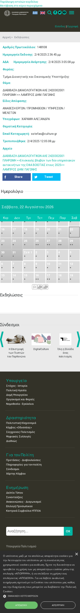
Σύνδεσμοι (12, 469)
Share (18, 176)
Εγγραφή (72, 26)
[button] (40, 596)
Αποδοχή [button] (21, 605)
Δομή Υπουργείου (17, 394)
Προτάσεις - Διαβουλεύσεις (23, 460)
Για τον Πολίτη (20, 454)
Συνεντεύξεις (14, 497)
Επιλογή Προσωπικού (19, 506)
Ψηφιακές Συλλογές (18, 436)
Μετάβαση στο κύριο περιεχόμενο (21, 5)
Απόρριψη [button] (58, 605)
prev (2, 339)
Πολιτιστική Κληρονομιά (21, 422)
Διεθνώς (11, 441)
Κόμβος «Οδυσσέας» (19, 427)
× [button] (76, 554)
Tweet (48, 176)
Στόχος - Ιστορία (16, 385)
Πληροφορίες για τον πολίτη (24, 464)
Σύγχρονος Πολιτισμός (20, 431)
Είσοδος (60, 26)
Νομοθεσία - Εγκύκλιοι (20, 403)
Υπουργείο (16, 380)
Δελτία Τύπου (14, 492)
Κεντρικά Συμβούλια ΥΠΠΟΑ (23, 510)
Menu (70, 12)
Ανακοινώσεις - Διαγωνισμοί (23, 501)
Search (49, 12)
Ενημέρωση (17, 487)
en (41, 12)
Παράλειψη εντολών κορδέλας (19, 1)
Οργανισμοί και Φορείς (20, 399)
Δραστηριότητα (21, 417)
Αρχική (6, 37)
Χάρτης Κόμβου (16, 473)
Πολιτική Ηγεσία (16, 390)
